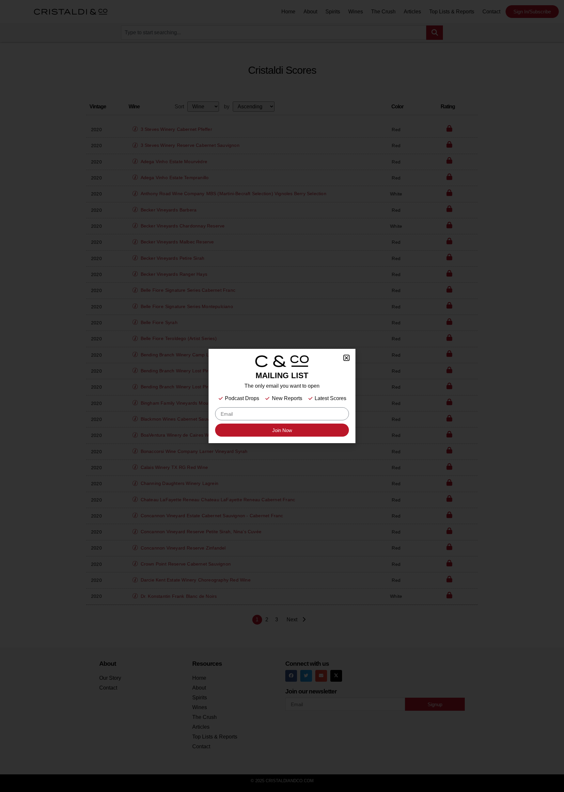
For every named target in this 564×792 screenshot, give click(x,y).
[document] (282, 396)
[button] (346, 357)
